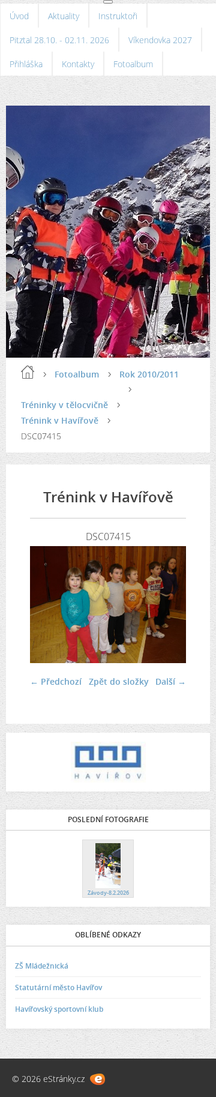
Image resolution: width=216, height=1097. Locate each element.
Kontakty (78, 64)
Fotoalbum (133, 64)
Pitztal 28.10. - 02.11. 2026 (59, 40)
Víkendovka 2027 (160, 40)
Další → (170, 681)
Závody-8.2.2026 (108, 893)
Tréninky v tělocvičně (64, 404)
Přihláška (26, 64)
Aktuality (63, 16)
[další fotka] (166, 604)
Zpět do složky (119, 681)
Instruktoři (117, 16)
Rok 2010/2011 (149, 374)
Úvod (19, 16)
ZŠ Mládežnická (41, 966)
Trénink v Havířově (59, 420)
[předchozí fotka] (49, 604)
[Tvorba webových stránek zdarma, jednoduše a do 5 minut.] (97, 1079)
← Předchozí (56, 681)
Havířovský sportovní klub (59, 1009)
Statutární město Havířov (58, 987)
